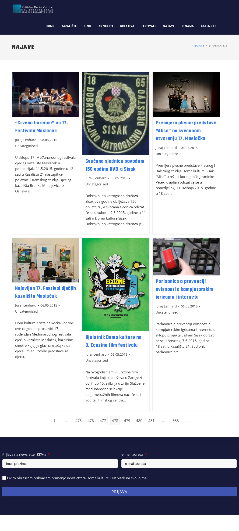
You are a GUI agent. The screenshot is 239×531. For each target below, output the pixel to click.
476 (91, 420)
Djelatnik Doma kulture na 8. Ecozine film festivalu (113, 341)
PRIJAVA (119, 491)
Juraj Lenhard (25, 139)
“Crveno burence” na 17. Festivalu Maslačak (41, 127)
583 (175, 420)
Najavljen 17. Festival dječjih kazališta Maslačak (45, 292)
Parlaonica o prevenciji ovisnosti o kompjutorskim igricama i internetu (184, 289)
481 (151, 420)
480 (139, 420)
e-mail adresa (132, 454)
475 (78, 420)
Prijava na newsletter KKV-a (24, 454)
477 (103, 420)
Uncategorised (26, 146)
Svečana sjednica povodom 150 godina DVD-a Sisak (114, 165)
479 (127, 420)
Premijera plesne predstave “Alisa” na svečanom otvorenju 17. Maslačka (186, 131)
